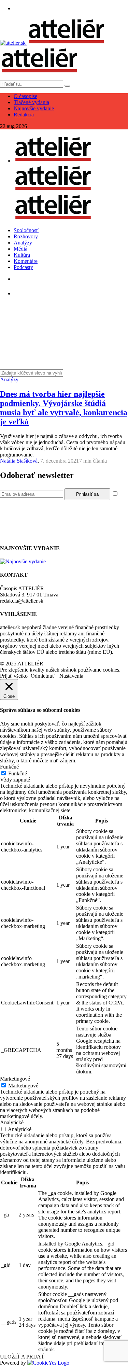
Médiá (20, 249)
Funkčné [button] (9, 767)
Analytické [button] (12, 1122)
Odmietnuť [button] (43, 676)
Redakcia (24, 114)
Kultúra (22, 255)
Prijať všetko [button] (14, 676)
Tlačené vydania (31, 102)
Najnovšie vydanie (34, 108)
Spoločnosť (26, 230)
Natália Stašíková (19, 461)
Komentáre (26, 261)
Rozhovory (26, 236)
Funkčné (17, 773)
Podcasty (23, 267)
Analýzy (23, 242)
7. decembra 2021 (59, 461)
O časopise (25, 96)
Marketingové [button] (15, 1079)
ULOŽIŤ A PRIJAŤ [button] (22, 1357)
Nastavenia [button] (71, 676)
